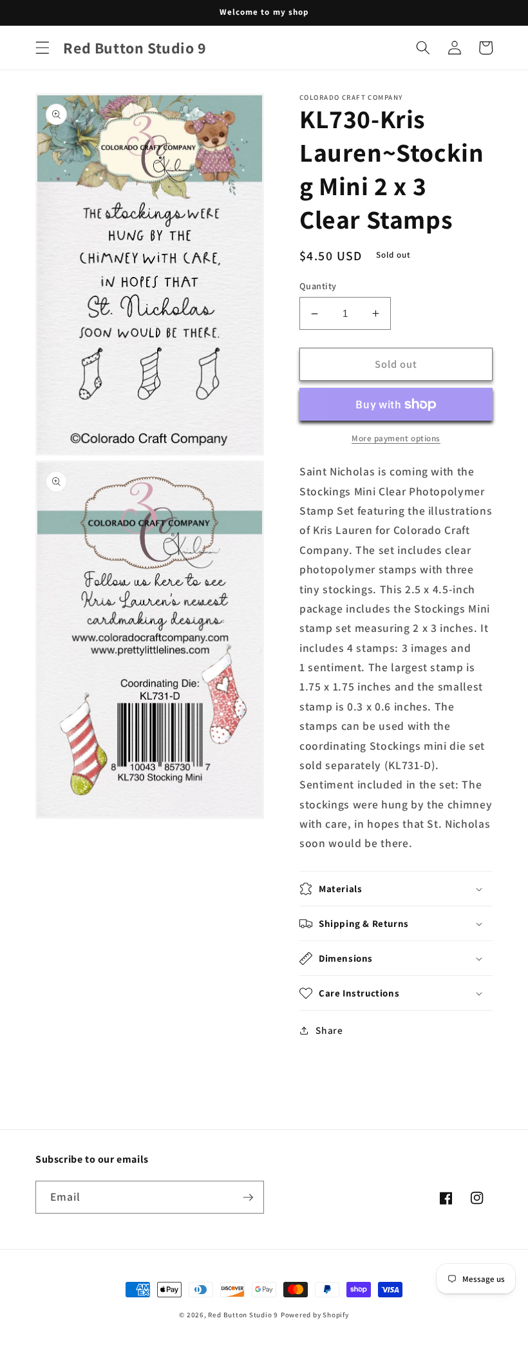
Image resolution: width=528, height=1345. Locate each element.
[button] (42, 47)
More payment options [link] (396, 438)
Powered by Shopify (315, 1314)
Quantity (318, 286)
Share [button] (329, 1030)
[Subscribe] (247, 1197)
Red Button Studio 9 (243, 1314)
